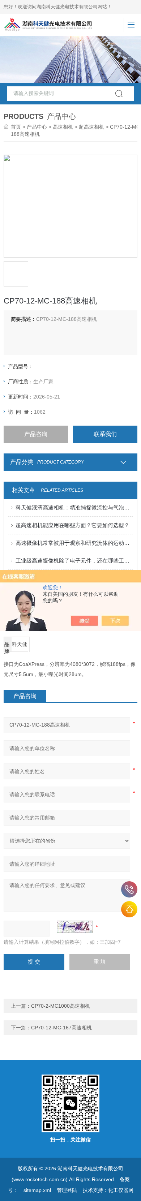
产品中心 (37, 127)
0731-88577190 (129, 889)
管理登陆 (67, 1190)
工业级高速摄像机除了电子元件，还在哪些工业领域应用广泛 (74, 561)
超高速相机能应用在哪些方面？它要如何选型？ (72, 525)
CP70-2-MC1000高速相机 (60, 1006)
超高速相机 (91, 127)
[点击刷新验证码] (75, 927)
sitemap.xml (37, 1190)
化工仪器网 (120, 1190)
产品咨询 (35, 434)
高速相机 (63, 127)
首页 (16, 127)
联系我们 (105, 434)
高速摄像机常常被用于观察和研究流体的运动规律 (74, 543)
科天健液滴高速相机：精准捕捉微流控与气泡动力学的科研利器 (74, 507)
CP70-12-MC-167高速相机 (61, 1027)
